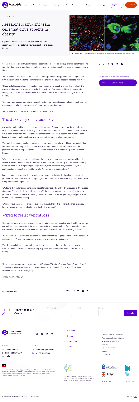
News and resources (72, 5)
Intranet (105, 351)
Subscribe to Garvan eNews (112, 83)
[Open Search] (104, 5)
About (69, 347)
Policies (105, 345)
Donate (132, 5)
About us (88, 5)
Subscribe (130, 313)
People (70, 336)
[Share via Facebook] (74, 290)
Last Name (77, 308)
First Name (51, 308)
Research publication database (113, 338)
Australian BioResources (110, 341)
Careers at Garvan (108, 348)
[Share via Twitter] (78, 291)
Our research (29, 5)
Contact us (106, 354)
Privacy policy (35, 396)
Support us (115, 5)
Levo (135, 396)
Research (71, 330)
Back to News (11, 292)
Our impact (43, 5)
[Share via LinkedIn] (82, 290)
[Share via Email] (87, 291)
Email (100, 308)
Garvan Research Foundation (112, 335)
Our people (56, 5)
